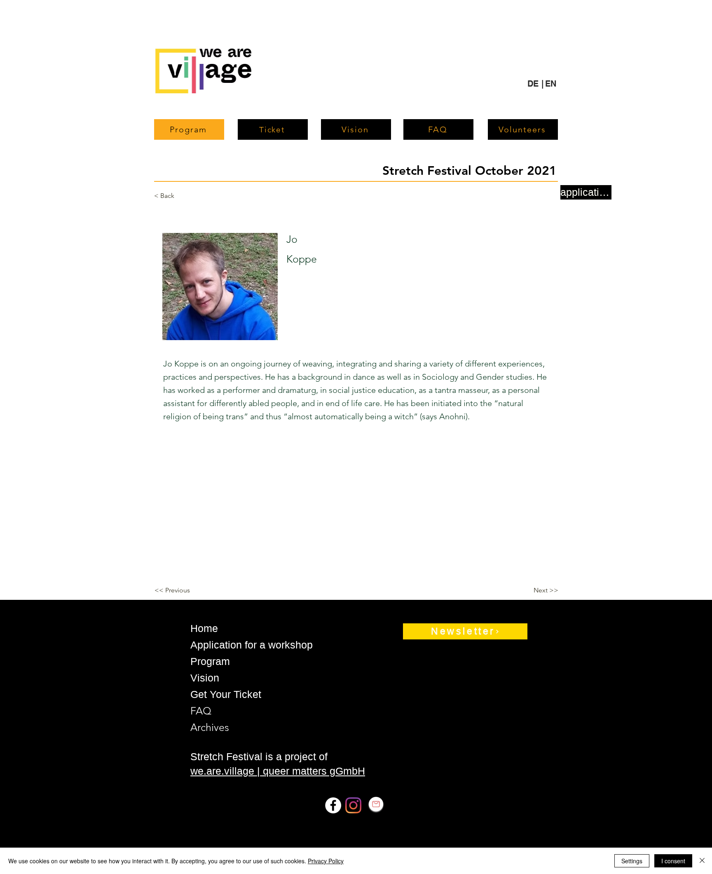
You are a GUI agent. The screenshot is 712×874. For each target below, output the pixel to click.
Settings (631, 861)
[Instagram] (353, 805)
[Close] (702, 860)
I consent (673, 861)
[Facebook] (333, 805)
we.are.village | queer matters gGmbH (277, 771)
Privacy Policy (326, 861)
